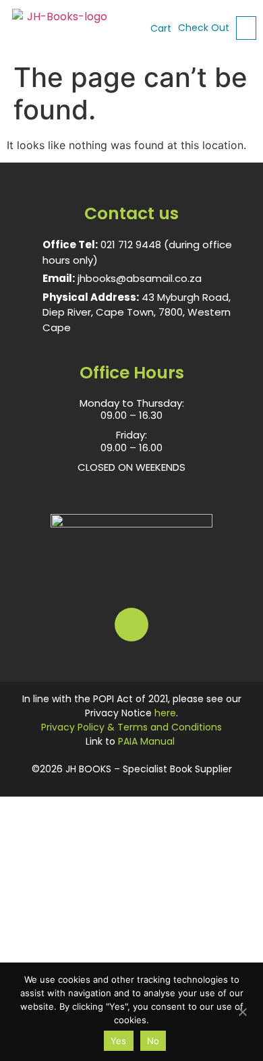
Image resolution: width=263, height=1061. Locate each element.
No (153, 1040)
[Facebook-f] (131, 624)
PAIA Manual (146, 741)
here (165, 713)
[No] (242, 1010)
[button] (246, 28)
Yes (119, 1040)
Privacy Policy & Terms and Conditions (131, 727)
